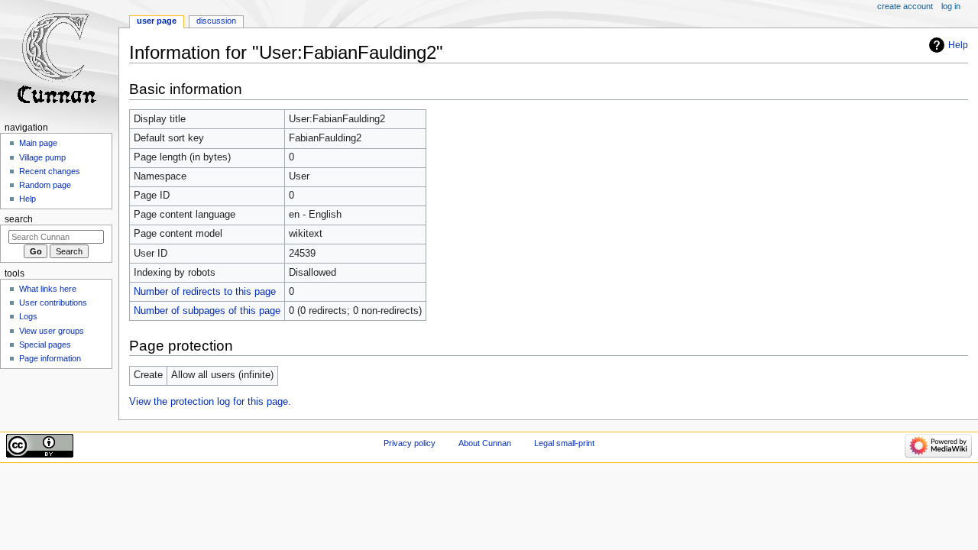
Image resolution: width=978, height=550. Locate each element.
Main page (38, 142)
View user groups (51, 330)
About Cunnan (484, 443)
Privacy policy (410, 443)
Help (958, 45)
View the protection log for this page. (210, 401)
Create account (905, 6)
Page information (50, 358)
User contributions (53, 302)
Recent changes (49, 171)
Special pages (45, 344)
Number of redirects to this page (205, 291)
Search (19, 219)
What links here (47, 288)
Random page (45, 184)
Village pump (42, 157)
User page (156, 20)
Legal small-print (564, 443)
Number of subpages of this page (207, 311)
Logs (28, 316)
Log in (950, 6)
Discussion (216, 20)
